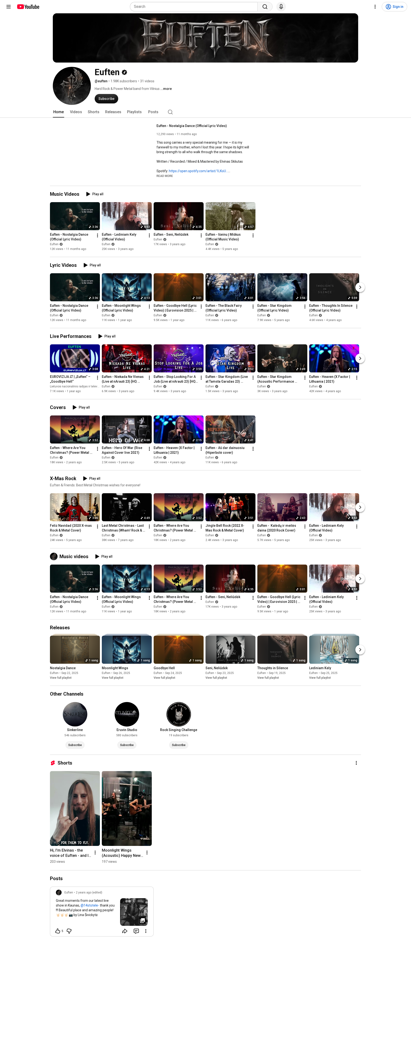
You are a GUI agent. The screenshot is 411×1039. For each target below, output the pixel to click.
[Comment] (136, 931)
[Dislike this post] (69, 931)
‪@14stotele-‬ (90, 905)
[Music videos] (54, 556)
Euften (54, 244)
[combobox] (195, 7)
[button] (165, 175)
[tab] (58, 112)
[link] (102, 913)
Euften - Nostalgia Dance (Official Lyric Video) (192, 126)
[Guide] (8, 7)
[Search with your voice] (281, 6)
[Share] (125, 931)
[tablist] (205, 112)
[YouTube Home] (28, 6)
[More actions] (97, 235)
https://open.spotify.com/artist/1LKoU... (198, 171)
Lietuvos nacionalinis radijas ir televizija (76, 386)
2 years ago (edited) (89, 892)
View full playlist (61, 677)
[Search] (265, 6)
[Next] (360, 287)
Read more (165, 176)
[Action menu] (146, 931)
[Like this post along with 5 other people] (58, 931)
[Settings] (375, 7)
